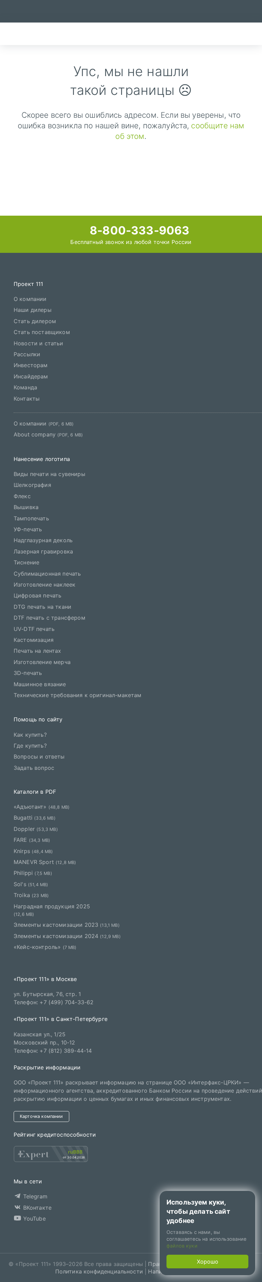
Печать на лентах (37, 650)
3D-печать (28, 672)
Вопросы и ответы (39, 756)
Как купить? (30, 734)
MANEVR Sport (45, 862)
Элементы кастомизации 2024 (67, 936)
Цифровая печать (37, 595)
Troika (31, 895)
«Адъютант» (42, 806)
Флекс (22, 496)
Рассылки (27, 354)
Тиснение (26, 562)
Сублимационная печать (47, 573)
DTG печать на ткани (42, 606)
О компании (30, 299)
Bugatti (35, 817)
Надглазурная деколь (43, 540)
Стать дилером (35, 321)
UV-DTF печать (34, 628)
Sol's (31, 884)
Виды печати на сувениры (49, 474)
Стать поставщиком (42, 332)
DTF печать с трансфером (49, 617)
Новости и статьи (38, 343)
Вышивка (26, 507)
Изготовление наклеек (44, 584)
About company (48, 434)
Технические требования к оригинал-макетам (78, 695)
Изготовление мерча (42, 662)
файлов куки (182, 1246)
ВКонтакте (36, 1207)
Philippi (33, 872)
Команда (25, 387)
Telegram (34, 1196)
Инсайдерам (31, 376)
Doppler (36, 828)
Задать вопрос (34, 767)
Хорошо (207, 1261)
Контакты (27, 398)
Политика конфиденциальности (99, 1271)
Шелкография (32, 484)
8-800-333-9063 (138, 230)
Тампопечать (31, 518)
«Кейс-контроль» (45, 947)
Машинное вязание (40, 684)
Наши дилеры (33, 309)
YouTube (33, 1218)
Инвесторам (31, 365)
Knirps (33, 851)
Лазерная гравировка (43, 551)
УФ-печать (28, 529)
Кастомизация (34, 639)
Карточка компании (41, 1116)
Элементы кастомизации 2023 (67, 924)
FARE (32, 839)
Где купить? (30, 745)
